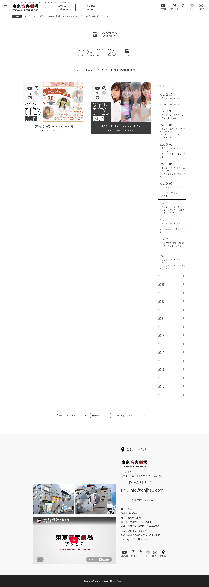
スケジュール (72, 16)
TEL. (138, 483)
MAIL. (142, 490)
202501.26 (33, 109)
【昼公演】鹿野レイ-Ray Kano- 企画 (53, 128)
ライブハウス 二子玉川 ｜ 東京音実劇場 (42, 16)
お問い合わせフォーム (142, 499)
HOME (16, 16)
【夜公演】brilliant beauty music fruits (121, 128)
